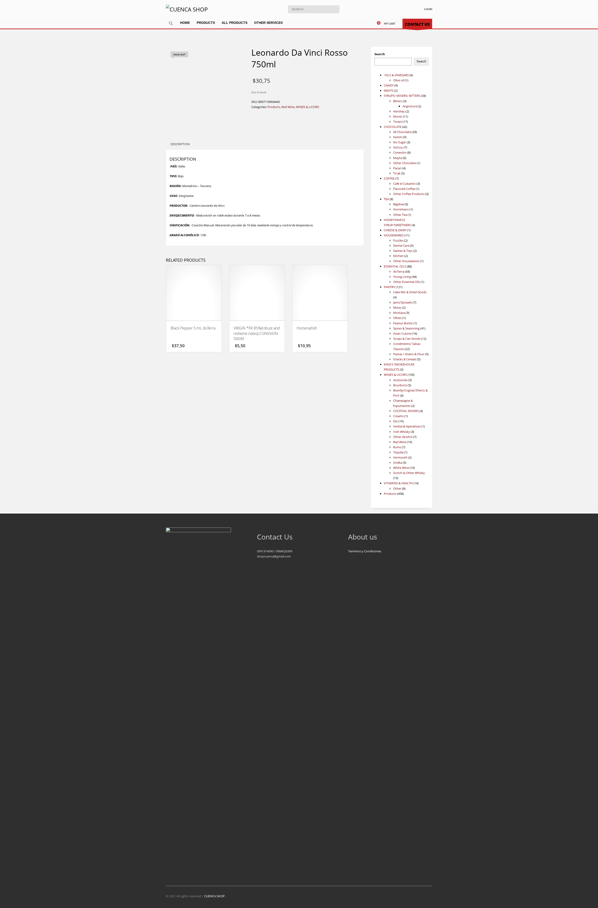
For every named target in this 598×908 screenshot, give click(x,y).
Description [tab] (180, 144)
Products (273, 107)
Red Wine (288, 107)
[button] (171, 24)
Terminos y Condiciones (364, 551)
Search (379, 54)
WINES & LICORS (307, 107)
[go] (334, 9)
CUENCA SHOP (214, 896)
